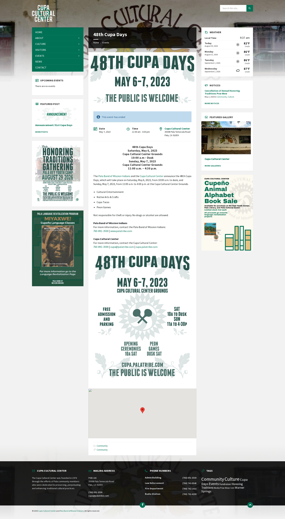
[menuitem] (57, 32)
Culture (231, 97)
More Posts (41, 132)
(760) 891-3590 (95, 492)
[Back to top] (250, 505)
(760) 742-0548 (189, 483)
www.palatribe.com (121, 231)
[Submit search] (249, 8)
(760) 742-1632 (189, 488)
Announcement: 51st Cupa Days (53, 125)
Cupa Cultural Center (177, 128)
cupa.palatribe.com (147, 246)
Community (102, 445)
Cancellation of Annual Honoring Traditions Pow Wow (222, 92)
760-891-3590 (101, 246)
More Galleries (213, 165)
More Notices (212, 103)
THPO (232, 488)
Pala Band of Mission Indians (114, 176)
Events (105, 42)
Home (96, 42)
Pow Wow (225, 488)
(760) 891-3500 (189, 477)
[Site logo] (43, 20)
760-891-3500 (101, 231)
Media (217, 488)
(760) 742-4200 (189, 494)
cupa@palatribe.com (122, 246)
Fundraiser (225, 484)
